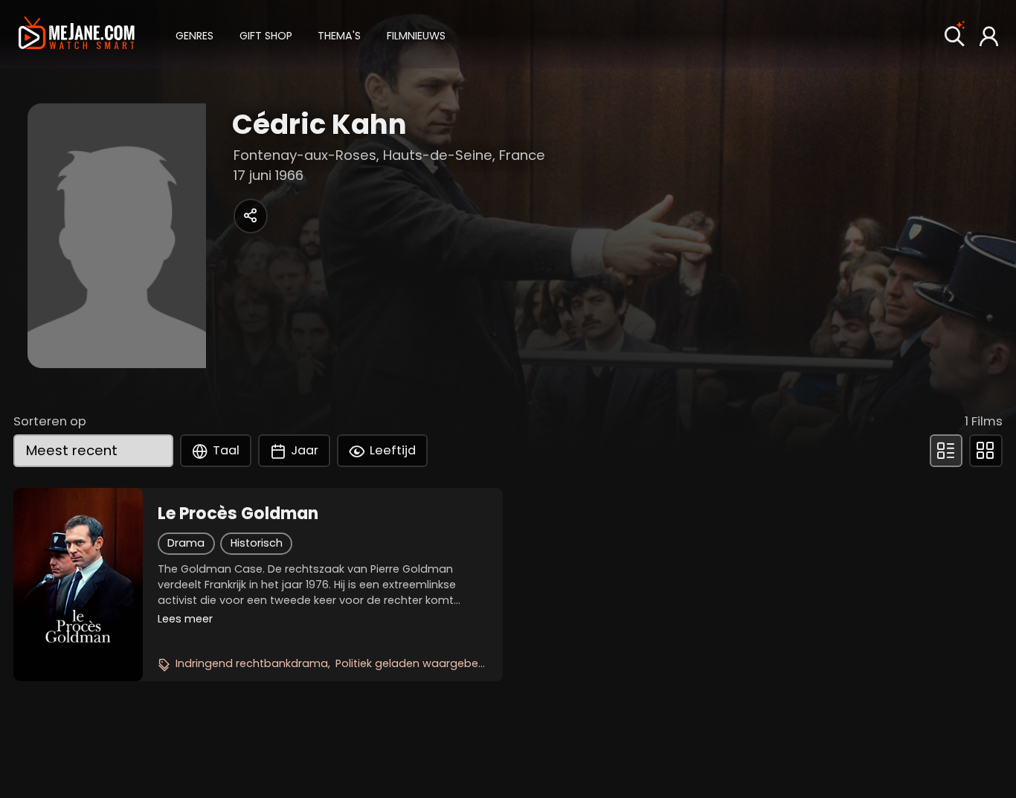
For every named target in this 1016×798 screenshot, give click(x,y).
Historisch (257, 542)
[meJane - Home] (77, 35)
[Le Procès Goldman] (77, 584)
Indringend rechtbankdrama (252, 663)
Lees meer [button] (185, 618)
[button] (194, 34)
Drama (186, 542)
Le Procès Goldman (238, 514)
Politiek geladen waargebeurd (415, 663)
